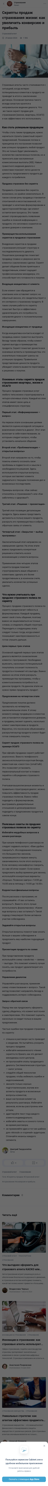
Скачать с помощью (24, 1479)
